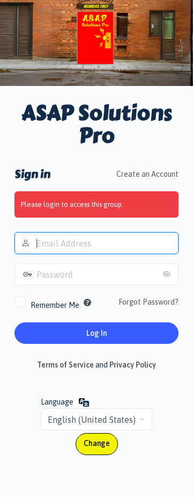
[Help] (87, 302)
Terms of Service (65, 365)
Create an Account (147, 174)
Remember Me (55, 305)
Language (57, 402)
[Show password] (168, 274)
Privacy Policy (132, 365)
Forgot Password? (148, 302)
